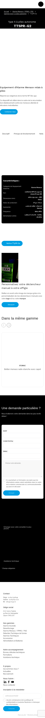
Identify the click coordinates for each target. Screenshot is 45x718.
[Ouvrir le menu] (40, 4)
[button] (6, 134)
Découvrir (11, 305)
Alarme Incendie (9, 626)
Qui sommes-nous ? (11, 669)
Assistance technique (11, 657)
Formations (7, 655)
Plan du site (22, 715)
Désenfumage (8, 628)
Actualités (7, 671)
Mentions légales (33, 715)
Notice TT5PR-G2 (13, 243)
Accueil (6, 11)
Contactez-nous (10, 112)
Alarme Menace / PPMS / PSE (22, 11)
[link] (5, 682)
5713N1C (5, 334)
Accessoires (8, 638)
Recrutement (8, 674)
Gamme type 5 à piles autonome (15, 14)
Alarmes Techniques (11, 636)
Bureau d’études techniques (14, 652)
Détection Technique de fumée (15, 633)
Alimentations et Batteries (13, 641)
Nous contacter (9, 685)
